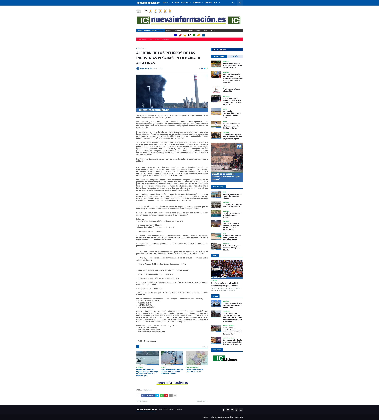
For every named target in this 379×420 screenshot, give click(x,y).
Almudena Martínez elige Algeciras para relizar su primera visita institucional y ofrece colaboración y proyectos (233, 78)
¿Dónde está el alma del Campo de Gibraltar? (194, 371)
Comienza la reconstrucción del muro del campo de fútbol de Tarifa (232, 114)
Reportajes (165, 39)
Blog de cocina (209, 30)
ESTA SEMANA (219, 56)
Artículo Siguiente (201, 401)
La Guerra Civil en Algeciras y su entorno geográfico (232, 205)
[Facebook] (202, 68)
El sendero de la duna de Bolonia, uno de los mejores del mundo (232, 238)
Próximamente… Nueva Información (231, 90)
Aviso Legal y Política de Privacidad (222, 417)
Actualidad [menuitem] (185, 3)
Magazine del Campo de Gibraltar (150, 30)
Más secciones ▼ (142, 39)
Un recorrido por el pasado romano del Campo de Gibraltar (232, 196)
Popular (169, 30)
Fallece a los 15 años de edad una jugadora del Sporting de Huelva (231, 126)
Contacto (205, 417)
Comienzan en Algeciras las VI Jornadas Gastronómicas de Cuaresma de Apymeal (233, 342)
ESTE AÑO (234, 56)
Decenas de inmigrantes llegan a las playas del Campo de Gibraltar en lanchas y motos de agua (147, 373)
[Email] (171, 395)
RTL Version (239, 417)
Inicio (138, 48)
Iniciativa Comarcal (193, 30)
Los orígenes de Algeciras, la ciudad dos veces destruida (232, 215)
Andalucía (179, 30)
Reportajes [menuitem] (197, 3)
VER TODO (205, 346)
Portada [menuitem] (166, 3)
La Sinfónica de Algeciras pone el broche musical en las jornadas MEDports (232, 137)
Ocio (151, 39)
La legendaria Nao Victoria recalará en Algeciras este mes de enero (232, 305)
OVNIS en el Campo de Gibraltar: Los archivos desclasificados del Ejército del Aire (231, 226)
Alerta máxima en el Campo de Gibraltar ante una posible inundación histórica (172, 372)
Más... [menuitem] (216, 3)
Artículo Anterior (142, 401)
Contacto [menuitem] (208, 3)
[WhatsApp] (207, 68)
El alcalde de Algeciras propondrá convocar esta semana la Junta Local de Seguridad (232, 101)
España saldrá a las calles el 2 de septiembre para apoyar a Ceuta (225, 284)
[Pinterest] (166, 395)
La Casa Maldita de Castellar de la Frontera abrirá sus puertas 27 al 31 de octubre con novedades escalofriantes (232, 318)
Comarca (143, 48)
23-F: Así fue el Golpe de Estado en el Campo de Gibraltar (231, 248)
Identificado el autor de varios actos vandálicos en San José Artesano (232, 66)
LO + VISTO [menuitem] (175, 3)
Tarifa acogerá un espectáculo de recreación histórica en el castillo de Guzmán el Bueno (232, 331)
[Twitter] (205, 68)
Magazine (157, 39)
